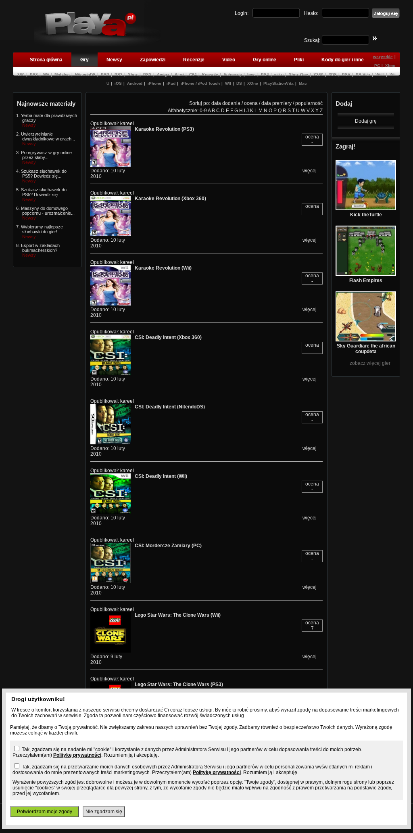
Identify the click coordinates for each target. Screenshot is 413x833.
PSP (105, 74)
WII (228, 83)
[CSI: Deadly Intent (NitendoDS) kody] (110, 443)
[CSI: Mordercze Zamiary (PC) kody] (110, 581)
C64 (193, 74)
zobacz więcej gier (370, 363)
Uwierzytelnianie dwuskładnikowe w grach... (48, 136)
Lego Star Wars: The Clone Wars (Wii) (178, 615)
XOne (252, 83)
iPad (171, 83)
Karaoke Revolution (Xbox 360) (170, 198)
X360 (318, 74)
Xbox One (298, 74)
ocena (251, 103)
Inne (251, 74)
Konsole (210, 74)
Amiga (163, 74)
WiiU (379, 74)
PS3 (34, 74)
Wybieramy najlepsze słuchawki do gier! (42, 229)
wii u (279, 74)
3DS (333, 74)
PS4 (265, 74)
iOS (118, 83)
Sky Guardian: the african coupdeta (366, 348)
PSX (147, 74)
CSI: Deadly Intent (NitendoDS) (170, 407)
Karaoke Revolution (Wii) (163, 268)
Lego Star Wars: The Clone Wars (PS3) (179, 684)
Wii (46, 74)
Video (228, 60)
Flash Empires (365, 280)
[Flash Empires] (366, 274)
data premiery (276, 103)
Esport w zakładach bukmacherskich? (40, 248)
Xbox (133, 74)
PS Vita (363, 74)
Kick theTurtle (366, 215)
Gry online (264, 60)
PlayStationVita (278, 83)
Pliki (299, 60)
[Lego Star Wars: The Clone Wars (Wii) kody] (110, 651)
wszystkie (383, 56)
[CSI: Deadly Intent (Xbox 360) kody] (110, 373)
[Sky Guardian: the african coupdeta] (366, 340)
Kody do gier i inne (342, 60)
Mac (303, 83)
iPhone (154, 83)
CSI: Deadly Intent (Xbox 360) (168, 337)
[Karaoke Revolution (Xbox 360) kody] (110, 234)
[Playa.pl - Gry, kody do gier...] (97, 45)
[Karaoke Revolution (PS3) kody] (110, 165)
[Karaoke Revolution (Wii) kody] (110, 304)
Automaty (232, 74)
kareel (127, 123)
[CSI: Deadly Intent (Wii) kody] (110, 512)
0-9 (203, 110)
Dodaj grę (366, 121)
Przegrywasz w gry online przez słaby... (46, 155)
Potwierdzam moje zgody (44, 811)
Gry (84, 60)
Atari (179, 74)
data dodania (225, 103)
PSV (346, 74)
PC (377, 65)
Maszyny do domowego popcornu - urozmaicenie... (48, 211)
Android (134, 83)
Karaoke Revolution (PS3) (164, 129)
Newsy (114, 60)
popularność (309, 103)
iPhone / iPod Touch (200, 83)
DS (239, 83)
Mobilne (62, 74)
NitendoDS (85, 74)
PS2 (119, 74)
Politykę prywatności (77, 755)
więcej (309, 171)
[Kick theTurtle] (366, 208)
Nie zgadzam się (104, 811)
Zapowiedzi (152, 60)
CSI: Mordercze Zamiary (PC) (168, 545)
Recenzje (193, 60)
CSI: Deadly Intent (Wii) (161, 476)
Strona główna (46, 60)
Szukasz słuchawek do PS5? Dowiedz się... (44, 173)
